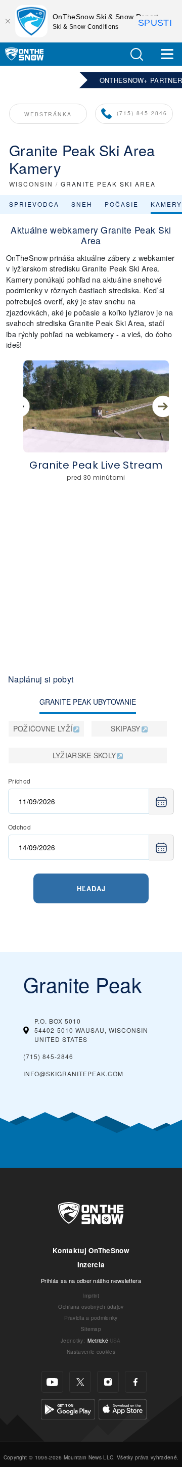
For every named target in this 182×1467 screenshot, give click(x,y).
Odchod (19, 826)
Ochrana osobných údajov (90, 1306)
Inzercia (91, 1264)
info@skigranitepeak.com (73, 1073)
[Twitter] (80, 1382)
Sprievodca (34, 204)
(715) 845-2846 (142, 113)
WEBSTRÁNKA (48, 114)
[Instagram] (108, 1382)
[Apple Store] (123, 1408)
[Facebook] (136, 1382)
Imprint (90, 1295)
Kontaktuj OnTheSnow (91, 1250)
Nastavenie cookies (91, 1351)
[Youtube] (52, 1382)
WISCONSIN (31, 183)
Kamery (166, 204)
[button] (136, 54)
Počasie (122, 204)
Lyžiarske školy (84, 755)
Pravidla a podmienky (90, 1317)
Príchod (19, 780)
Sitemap (91, 1329)
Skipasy (125, 728)
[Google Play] (68, 1408)
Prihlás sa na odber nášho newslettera (91, 1280)
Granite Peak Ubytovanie (87, 702)
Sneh (82, 204)
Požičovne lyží (42, 728)
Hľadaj (91, 888)
